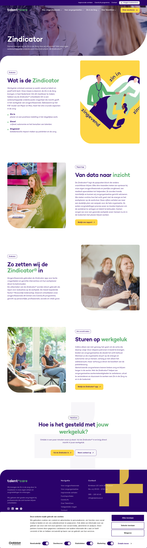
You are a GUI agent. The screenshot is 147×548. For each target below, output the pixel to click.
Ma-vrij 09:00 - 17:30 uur (98, 489)
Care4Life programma (102, 2)
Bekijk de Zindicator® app (88, 387)
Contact (114, 2)
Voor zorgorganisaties (73, 10)
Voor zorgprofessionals (51, 10)
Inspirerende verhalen (85, 2)
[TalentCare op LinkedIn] (12, 509)
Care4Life (65, 500)
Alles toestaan (128, 518)
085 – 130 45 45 (94, 494)
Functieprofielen (67, 496)
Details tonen (123, 543)
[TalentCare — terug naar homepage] (17, 10)
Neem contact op (84, 453)
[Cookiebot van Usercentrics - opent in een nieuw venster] (15, 543)
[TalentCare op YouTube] (17, 509)
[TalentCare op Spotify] (21, 509)
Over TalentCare (108, 10)
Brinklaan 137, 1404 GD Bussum (100, 486)
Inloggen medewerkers (130, 2)
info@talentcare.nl (95, 498)
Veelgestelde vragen (69, 507)
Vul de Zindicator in (61, 453)
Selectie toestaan (128, 525)
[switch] (67, 543)
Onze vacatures (128, 10)
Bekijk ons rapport (85, 222)
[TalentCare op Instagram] (8, 509)
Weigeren (128, 533)
